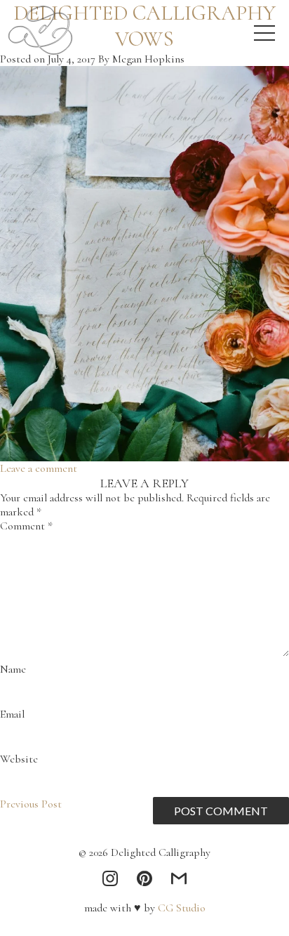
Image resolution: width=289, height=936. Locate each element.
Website (19, 759)
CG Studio (180, 908)
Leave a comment (38, 468)
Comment (26, 526)
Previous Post (31, 804)
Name (13, 669)
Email (12, 714)
